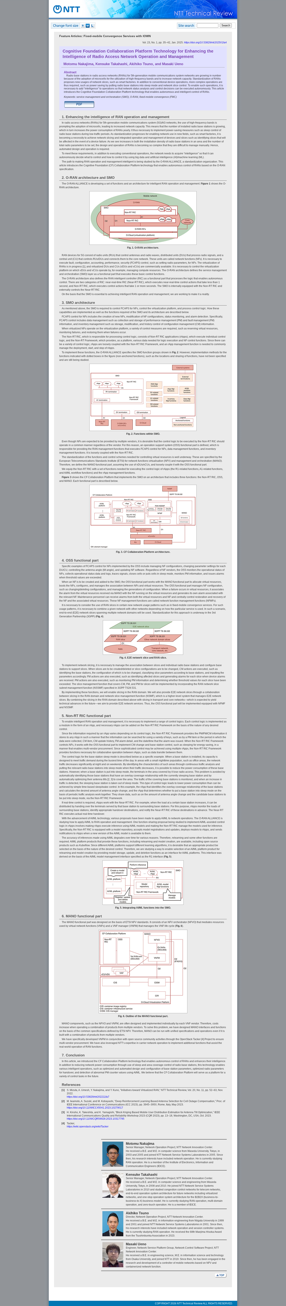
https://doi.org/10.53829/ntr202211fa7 (88, 1096)
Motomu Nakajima (78, 64)
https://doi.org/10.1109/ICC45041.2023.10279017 (95, 1107)
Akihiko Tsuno (141, 64)
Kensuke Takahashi (111, 64)
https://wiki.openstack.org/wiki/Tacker (87, 1126)
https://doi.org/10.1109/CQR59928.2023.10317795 (95, 1118)
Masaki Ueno (172, 64)
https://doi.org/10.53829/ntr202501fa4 (205, 42)
